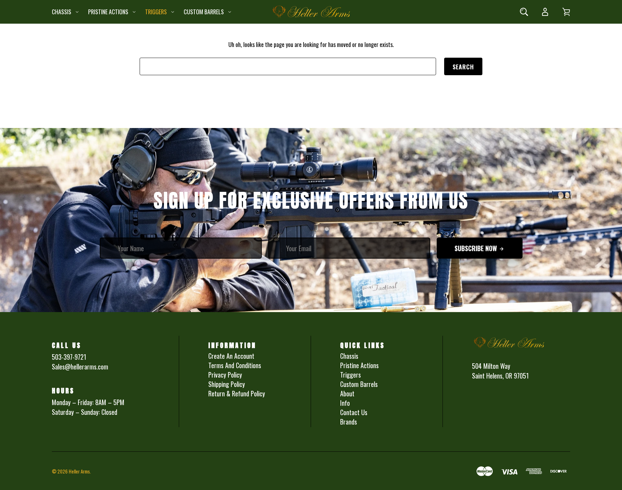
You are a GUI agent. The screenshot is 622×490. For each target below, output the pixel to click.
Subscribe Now (477, 248)
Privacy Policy (225, 374)
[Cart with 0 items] (566, 12)
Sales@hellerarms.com (80, 366)
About (347, 393)
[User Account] (545, 12)
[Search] (524, 12)
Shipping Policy (226, 384)
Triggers (156, 11)
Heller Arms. (80, 471)
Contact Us (353, 412)
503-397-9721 (69, 357)
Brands (348, 421)
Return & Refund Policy (236, 393)
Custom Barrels (204, 11)
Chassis (61, 11)
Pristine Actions (108, 11)
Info (345, 403)
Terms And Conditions (234, 365)
